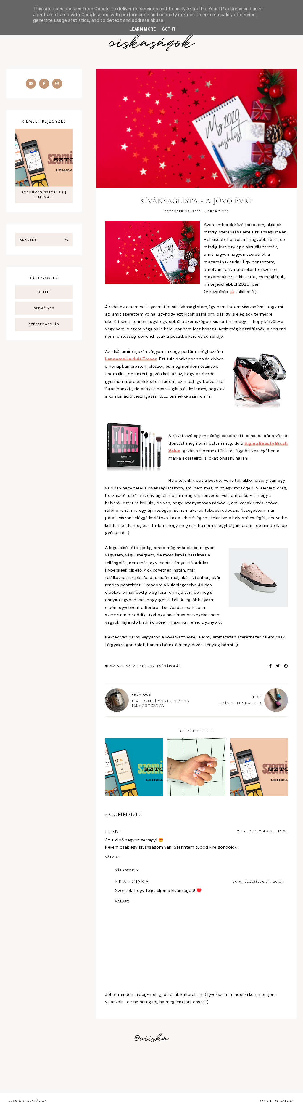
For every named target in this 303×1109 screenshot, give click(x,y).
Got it (169, 29)
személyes (136, 666)
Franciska (132, 881)
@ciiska (151, 1038)
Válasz (112, 856)
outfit (44, 291)
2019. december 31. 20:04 (258, 881)
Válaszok (124, 870)
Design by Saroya (276, 1101)
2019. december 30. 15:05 (262, 831)
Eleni (113, 831)
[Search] (66, 239)
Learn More (143, 29)
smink (116, 666)
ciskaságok (151, 43)
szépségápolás (165, 666)
